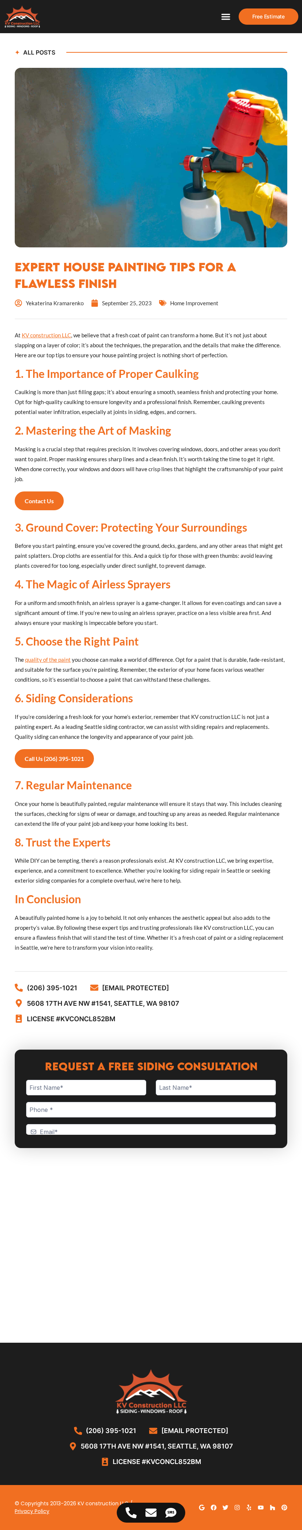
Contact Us (39, 500)
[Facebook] (214, 1507)
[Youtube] (261, 1507)
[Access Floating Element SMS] (171, 1513)
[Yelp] (249, 1507)
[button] (226, 17)
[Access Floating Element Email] (151, 1513)
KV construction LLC (46, 335)
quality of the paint (48, 659)
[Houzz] (272, 1507)
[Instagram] (237, 1507)
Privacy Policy (32, 1511)
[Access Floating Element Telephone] (131, 1513)
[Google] (202, 1507)
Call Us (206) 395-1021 (54, 758)
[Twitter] (225, 1507)
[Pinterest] (284, 1507)
